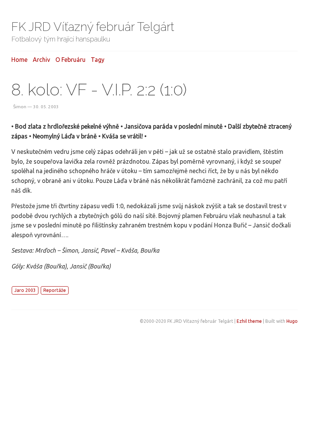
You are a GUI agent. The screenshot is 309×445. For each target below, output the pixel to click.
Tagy (97, 59)
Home (19, 59)
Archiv (41, 59)
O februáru (70, 59)
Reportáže (54, 290)
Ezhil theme (249, 321)
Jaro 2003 (25, 290)
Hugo (292, 321)
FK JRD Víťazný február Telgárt (92, 27)
